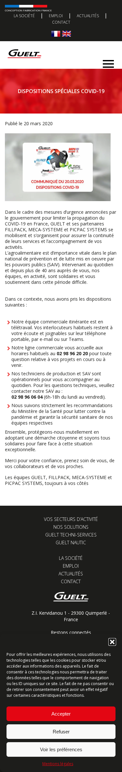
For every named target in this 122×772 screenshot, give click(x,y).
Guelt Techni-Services (71, 535)
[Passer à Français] (55, 33)
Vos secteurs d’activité (71, 519)
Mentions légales (57, 763)
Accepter (61, 714)
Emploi (56, 15)
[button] (112, 642)
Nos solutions (70, 527)
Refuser (61, 731)
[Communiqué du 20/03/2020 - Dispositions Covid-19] (58, 199)
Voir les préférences (61, 749)
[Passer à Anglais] (66, 33)
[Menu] (108, 62)
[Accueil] (58, 47)
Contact (61, 22)
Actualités (88, 15)
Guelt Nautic (71, 542)
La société (24, 15)
